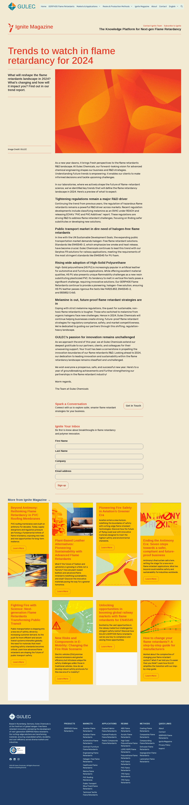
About (154, 6)
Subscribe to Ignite (172, 26)
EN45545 (99, 255)
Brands (23, 767)
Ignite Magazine (142, 6)
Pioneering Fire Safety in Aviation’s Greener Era (115, 511)
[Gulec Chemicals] (21, 6)
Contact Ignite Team (152, 26)
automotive (65, 270)
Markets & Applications (87, 6)
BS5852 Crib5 (67, 292)
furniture (83, 270)
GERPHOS (125, 281)
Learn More (18, 548)
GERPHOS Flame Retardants (61, 6)
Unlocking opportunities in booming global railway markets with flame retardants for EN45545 (116, 613)
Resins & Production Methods (116, 6)
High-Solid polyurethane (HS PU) (73, 267)
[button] (182, 6)
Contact (163, 6)
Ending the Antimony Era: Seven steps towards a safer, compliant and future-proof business (159, 548)
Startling (18, 767)
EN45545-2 (78, 244)
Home (43, 6)
